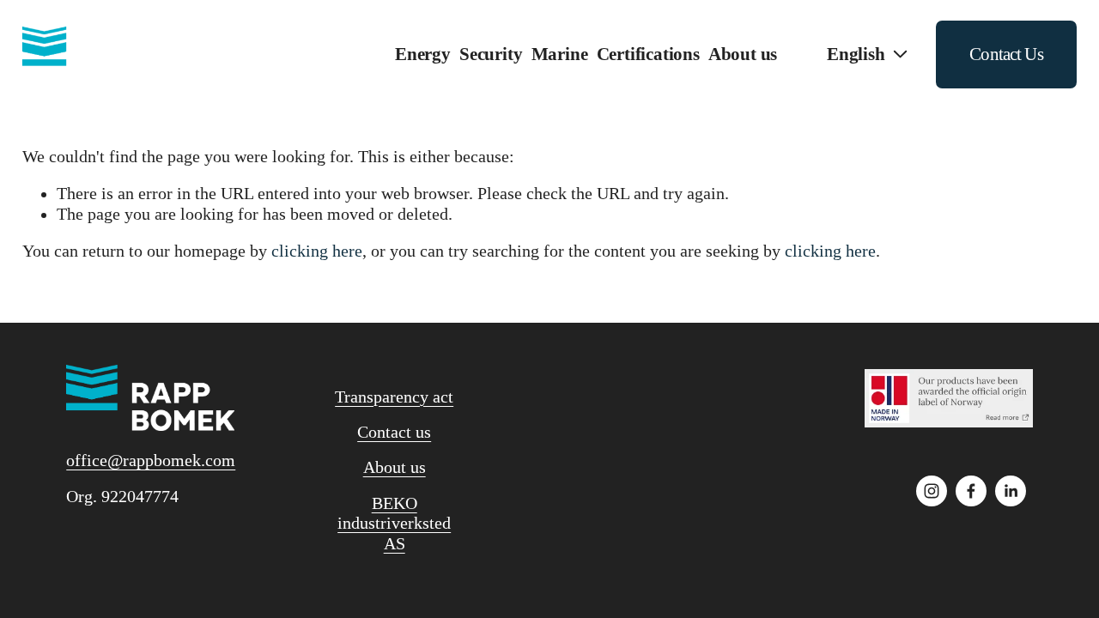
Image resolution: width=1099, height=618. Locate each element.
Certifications (648, 54)
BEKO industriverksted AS (394, 523)
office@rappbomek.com (150, 460)
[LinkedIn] (1010, 491)
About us (394, 467)
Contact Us (1006, 54)
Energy (423, 54)
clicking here (316, 251)
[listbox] (856, 54)
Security (490, 54)
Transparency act (394, 397)
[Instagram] (931, 491)
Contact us (394, 432)
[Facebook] (971, 491)
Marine (559, 54)
